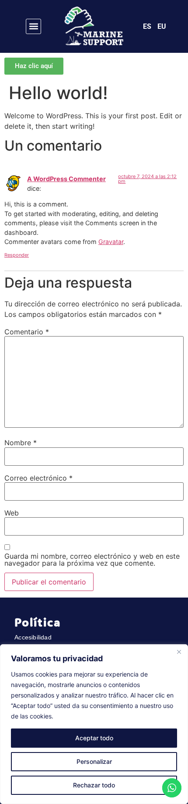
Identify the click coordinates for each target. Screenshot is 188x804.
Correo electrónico (38, 477)
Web (11, 512)
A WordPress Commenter (66, 178)
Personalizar (94, 761)
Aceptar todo (94, 738)
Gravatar (110, 241)
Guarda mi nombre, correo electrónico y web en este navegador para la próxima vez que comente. (92, 560)
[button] (33, 26)
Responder (16, 255)
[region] (94, 724)
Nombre (20, 442)
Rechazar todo (94, 785)
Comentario (26, 331)
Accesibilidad (33, 637)
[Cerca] (179, 651)
